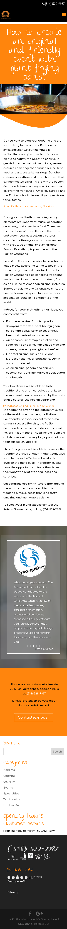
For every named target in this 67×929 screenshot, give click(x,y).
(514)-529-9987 (36, 693)
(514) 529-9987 (55, 4)
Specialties (11, 793)
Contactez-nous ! (33, 717)
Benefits (9, 770)
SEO (21, 923)
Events (8, 787)
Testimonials (12, 799)
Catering (9, 775)
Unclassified (12, 805)
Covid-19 (9, 781)
